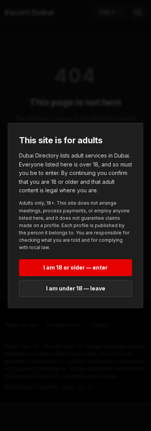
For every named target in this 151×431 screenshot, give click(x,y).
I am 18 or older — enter (75, 267)
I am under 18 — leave (75, 288)
